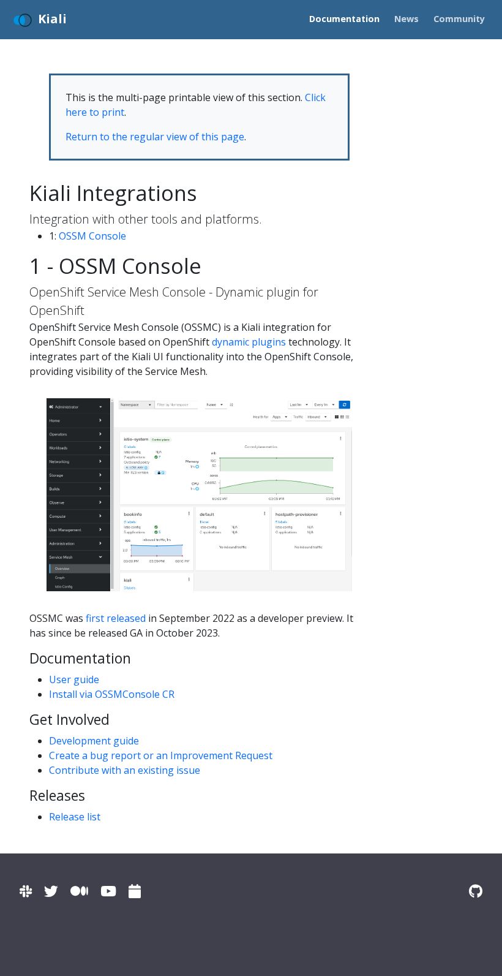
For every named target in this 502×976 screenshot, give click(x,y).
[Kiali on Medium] (79, 891)
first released (116, 618)
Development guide (94, 740)
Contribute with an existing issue (124, 770)
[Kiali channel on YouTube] (108, 891)
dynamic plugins (249, 342)
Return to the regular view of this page (155, 136)
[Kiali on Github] (475, 891)
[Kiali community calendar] (135, 891)
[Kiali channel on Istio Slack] (26, 891)
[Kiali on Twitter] (51, 891)
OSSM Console (92, 236)
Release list (74, 816)
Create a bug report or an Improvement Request (160, 755)
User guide (74, 679)
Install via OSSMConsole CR (111, 694)
